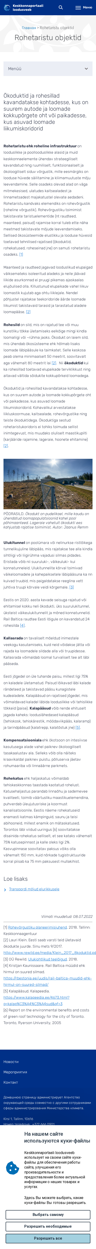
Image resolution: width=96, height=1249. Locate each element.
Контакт (10, 1082)
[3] (71, 587)
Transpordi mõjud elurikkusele (34, 889)
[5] (77, 727)
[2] (28, 312)
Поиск (61, 7)
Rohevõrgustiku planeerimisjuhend (37, 927)
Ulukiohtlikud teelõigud (47, 959)
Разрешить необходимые (48, 1226)
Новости (11, 1061)
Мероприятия (15, 1072)
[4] (22, 625)
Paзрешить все (48, 1238)
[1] (21, 254)
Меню (87, 7)
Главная (29, 28)
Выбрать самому (48, 1214)
